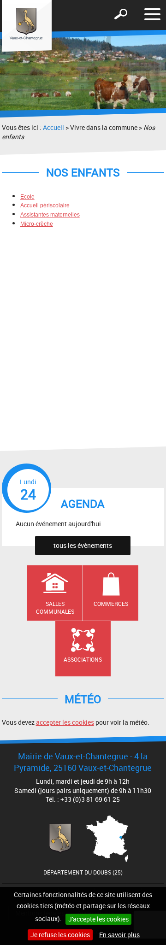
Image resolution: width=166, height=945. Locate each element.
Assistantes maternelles (50, 214)
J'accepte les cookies (98, 919)
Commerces (111, 603)
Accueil (53, 127)
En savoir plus (119, 934)
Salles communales (55, 607)
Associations (83, 659)
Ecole (27, 197)
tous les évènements (82, 545)
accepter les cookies (65, 722)
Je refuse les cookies (60, 934)
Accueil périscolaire (45, 205)
